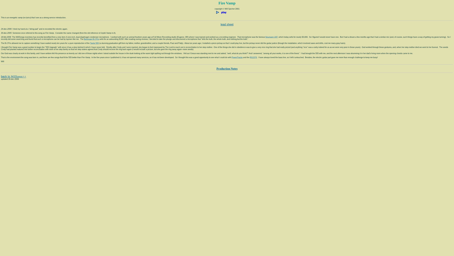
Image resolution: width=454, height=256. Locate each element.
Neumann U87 (271, 37)
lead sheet (227, 24)
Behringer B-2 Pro (91, 39)
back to (13, 76)
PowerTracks (237, 57)
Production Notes (227, 68)
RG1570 (253, 57)
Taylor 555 (94, 43)
